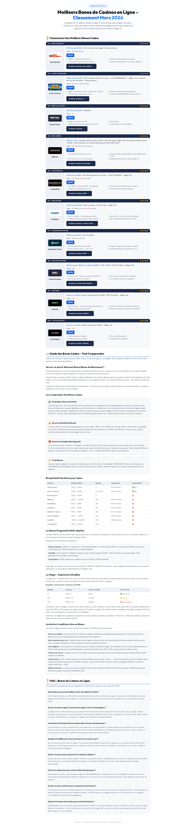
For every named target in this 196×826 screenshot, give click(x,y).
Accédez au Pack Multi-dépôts (80, 283)
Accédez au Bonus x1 (76, 99)
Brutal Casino (55, 124)
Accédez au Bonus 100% (78, 193)
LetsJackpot (55, 339)
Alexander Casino (55, 249)
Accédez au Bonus (75, 129)
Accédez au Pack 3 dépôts (79, 343)
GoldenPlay (55, 189)
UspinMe (55, 309)
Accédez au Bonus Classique (79, 163)
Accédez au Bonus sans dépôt (80, 66)
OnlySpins (55, 219)
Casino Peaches (55, 279)
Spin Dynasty (55, 62)
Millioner (55, 157)
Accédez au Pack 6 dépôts (79, 313)
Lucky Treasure (55, 93)
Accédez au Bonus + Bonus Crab (81, 223)
